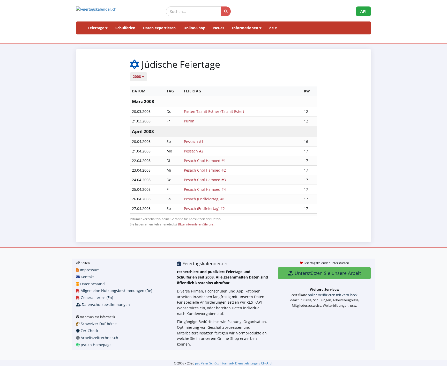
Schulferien (125, 27)
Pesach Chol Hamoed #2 (205, 170)
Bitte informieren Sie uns (196, 224)
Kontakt (87, 276)
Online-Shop (194, 27)
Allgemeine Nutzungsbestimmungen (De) (116, 290)
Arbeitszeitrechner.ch (99, 337)
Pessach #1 (193, 141)
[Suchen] (226, 11)
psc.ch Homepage (95, 344)
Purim (189, 121)
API (363, 11)
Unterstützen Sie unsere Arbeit (327, 273)
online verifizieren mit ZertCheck (332, 294)
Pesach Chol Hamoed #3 (205, 179)
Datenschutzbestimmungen (105, 304)
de (272, 27)
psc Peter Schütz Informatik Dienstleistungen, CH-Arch (234, 363)
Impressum (89, 269)
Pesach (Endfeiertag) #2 (204, 208)
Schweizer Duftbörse (98, 323)
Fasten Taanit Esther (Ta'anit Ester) (214, 111)
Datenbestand (92, 283)
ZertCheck (89, 330)
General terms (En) (96, 297)
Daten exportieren (159, 27)
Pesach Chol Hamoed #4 (205, 189)
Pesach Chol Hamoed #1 (205, 160)
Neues (218, 27)
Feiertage (96, 27)
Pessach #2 (193, 151)
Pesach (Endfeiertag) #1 (204, 198)
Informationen (245, 27)
